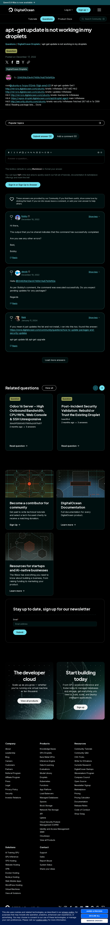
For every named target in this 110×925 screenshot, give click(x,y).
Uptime (43, 818)
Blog (7, 757)
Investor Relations (13, 797)
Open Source (80, 781)
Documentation (81, 801)
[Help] (101, 152)
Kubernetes (45, 781)
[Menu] (99, 10)
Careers (8, 761)
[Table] (48, 152)
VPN (7, 869)
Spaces (43, 801)
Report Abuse (46, 861)
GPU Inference (11, 857)
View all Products (47, 840)
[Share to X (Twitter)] (7, 62)
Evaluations (45, 769)
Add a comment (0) (67, 136)
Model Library (46, 773)
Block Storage (46, 805)
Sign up (82, 10)
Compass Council (82, 777)
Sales (42, 857)
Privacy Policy (11, 789)
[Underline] (14, 152)
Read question (17, 446)
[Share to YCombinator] (23, 62)
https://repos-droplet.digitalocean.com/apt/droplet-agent (39, 98)
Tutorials (32, 19)
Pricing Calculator (82, 797)
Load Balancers (47, 793)
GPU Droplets (46, 753)
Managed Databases (49, 797)
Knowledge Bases (48, 749)
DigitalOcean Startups (84, 769)
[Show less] (99, 216)
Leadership (10, 753)
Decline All (94, 916)
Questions (47, 19)
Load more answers (55, 360)
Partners (9, 769)
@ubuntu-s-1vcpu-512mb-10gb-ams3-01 (30, 85)
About (8, 749)
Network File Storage (49, 810)
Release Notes (80, 805)
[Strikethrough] (17, 152)
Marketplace (80, 789)
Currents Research (82, 765)
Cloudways (45, 836)
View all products (29, 701)
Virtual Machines (12, 889)
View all (49, 388)
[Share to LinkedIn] (17, 62)
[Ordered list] (40, 152)
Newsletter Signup (82, 785)
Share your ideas (47, 869)
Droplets (43, 777)
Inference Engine (47, 761)
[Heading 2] (31, 152)
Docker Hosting (12, 873)
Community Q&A (81, 753)
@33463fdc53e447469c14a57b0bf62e (35, 281)
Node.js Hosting (12, 877)
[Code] (51, 152)
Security (9, 793)
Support (43, 852)
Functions (44, 785)
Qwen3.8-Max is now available (17, 2)
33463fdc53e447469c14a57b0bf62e (36, 77)
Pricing (77, 793)
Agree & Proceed (94, 911)
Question (11, 51)
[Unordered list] (37, 152)
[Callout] (45, 152)
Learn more (67, 524)
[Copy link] (28, 62)
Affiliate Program (12, 777)
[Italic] (11, 152)
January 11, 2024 (29, 320)
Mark (23, 317)
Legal (7, 785)
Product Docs (65, 19)
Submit (19, 632)
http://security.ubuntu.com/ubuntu (28, 101)
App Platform (45, 789)
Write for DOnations (83, 761)
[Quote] (42, 152)
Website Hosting (12, 865)
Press (7, 781)
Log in (68, 10)
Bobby (24, 216)
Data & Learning (47, 765)
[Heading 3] (34, 152)
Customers (10, 765)
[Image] (23, 152)
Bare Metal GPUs (47, 757)
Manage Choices (94, 921)
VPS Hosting (10, 861)
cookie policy (42, 920)
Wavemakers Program (84, 773)
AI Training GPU (12, 852)
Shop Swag (79, 814)
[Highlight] (26, 152)
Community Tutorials (83, 749)
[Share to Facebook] (12, 62)
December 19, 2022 (30, 219)
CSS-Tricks (79, 757)
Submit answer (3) (42, 136)
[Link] (20, 152)
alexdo (24, 271)
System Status (46, 865)
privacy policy (68, 912)
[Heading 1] (28, 152)
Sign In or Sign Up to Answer (23, 184)
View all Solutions (13, 893)
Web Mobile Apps (13, 881)
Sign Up (14, 524)
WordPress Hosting (13, 885)
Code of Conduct (82, 810)
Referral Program (13, 773)
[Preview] (98, 152)
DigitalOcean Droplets (29, 44)
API (41, 814)
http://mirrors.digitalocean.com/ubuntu (25, 88)
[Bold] (9, 152)
